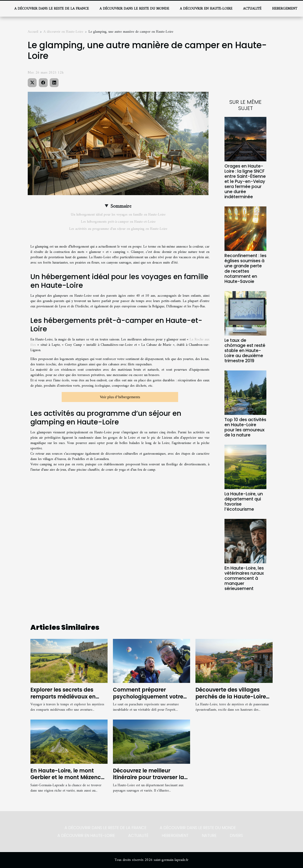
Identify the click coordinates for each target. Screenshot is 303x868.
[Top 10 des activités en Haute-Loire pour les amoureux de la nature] (245, 392)
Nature (209, 835)
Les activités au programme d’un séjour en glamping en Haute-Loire (118, 229)
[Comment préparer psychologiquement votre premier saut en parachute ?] (151, 661)
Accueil (33, 32)
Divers (236, 835)
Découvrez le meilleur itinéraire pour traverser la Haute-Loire (148, 777)
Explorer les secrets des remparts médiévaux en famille (63, 696)
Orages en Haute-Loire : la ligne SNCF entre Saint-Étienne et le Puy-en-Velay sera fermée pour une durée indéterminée (245, 181)
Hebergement (284, 9)
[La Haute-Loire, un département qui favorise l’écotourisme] (245, 467)
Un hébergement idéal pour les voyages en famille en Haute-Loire (118, 215)
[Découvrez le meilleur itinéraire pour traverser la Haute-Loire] (151, 741)
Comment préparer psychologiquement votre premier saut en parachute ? (150, 700)
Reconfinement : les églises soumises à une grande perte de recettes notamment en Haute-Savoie (245, 268)
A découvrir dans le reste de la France (51, 9)
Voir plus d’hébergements (120, 397)
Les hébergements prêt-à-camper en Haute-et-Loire (118, 222)
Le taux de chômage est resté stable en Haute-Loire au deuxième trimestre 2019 (244, 350)
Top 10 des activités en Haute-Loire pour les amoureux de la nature (245, 427)
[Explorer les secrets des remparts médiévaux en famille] (69, 661)
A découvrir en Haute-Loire (206, 9)
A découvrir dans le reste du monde (134, 9)
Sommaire (121, 206)
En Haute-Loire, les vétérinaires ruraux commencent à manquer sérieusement (244, 578)
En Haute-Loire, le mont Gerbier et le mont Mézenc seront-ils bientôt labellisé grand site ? (65, 780)
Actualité (252, 9)
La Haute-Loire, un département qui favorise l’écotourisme (243, 501)
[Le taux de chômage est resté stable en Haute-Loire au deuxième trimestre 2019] (245, 313)
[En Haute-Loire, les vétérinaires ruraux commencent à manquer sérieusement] (245, 541)
